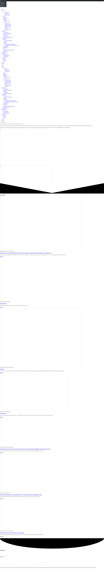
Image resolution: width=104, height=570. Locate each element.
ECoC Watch (5, 34)
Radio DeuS (5, 18)
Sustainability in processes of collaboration (11, 45)
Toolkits (6, 27)
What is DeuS (7, 12)
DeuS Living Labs (7, 20)
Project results (7, 71)
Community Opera (3, 303)
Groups (4, 60)
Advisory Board (5, 54)
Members (4, 59)
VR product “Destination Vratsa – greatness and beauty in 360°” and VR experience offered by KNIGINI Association (21, 494)
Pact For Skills (7, 23)
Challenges (5, 19)
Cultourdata (3, 31)
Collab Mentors (5, 47)
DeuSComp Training (8, 24)
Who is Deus (7, 13)
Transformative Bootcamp (7, 33)
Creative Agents (4, 52)
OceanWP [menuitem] (5, 0)
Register (3, 63)
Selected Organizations (8, 40)
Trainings (6, 30)
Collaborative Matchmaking (7, 93)
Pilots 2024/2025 (5, 46)
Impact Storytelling (6, 55)
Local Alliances (5, 56)
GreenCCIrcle (4, 53)
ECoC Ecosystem (5, 32)
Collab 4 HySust (4, 38)
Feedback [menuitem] (1, 6)
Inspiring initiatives (8, 85)
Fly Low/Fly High (3, 413)
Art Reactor (2, 369)
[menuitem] (0, 0)
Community (3, 114)
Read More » (2, 256)
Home (2, 9)
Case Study (5, 99)
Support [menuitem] (1, 5)
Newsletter (5, 17)
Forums (4, 61)
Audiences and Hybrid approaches (10, 100)
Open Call (4, 39)
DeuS (2, 10)
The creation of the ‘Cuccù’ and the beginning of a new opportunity (12, 532)
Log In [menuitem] (2, 0)
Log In (3, 62)
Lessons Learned (6, 107)
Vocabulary (5, 41)
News (4, 16)
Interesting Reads (7, 26)
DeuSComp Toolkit (8, 25)
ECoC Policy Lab (5, 92)
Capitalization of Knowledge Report (8, 49)
